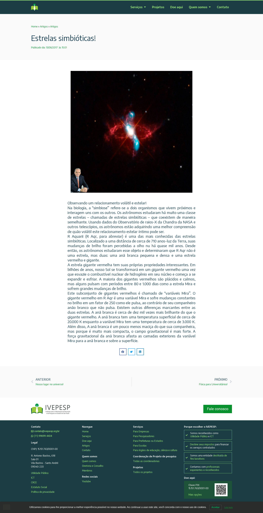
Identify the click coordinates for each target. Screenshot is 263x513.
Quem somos (198, 7)
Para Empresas (141, 431)
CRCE (34, 482)
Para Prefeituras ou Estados (148, 440)
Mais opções (195, 494)
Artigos (44, 26)
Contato (223, 7)
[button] (122, 351)
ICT (33, 477)
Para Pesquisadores (143, 436)
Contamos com (205, 468)
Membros (87, 470)
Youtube (86, 481)
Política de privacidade (42, 491)
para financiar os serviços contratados (209, 446)
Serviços (136, 7)
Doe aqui (176, 7)
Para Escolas (140, 445)
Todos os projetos (143, 472)
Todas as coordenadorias (146, 461)
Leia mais (228, 507)
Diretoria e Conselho (92, 465)
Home (34, 26)
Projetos (158, 7)
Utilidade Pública (39, 472)
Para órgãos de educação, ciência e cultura (155, 450)
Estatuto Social (39, 487)
